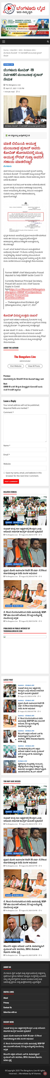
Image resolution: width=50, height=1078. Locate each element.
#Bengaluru (11, 292)
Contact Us (7, 1007)
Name (6, 445)
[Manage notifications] (45, 1073)
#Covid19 (9, 294)
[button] (3, 41)
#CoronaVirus (21, 294)
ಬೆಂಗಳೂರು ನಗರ (8, 64)
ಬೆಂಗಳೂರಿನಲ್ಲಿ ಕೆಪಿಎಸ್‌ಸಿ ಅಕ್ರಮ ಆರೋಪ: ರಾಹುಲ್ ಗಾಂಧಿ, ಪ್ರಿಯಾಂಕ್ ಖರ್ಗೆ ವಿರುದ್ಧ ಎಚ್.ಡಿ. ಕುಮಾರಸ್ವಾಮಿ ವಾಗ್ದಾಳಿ (9, 751)
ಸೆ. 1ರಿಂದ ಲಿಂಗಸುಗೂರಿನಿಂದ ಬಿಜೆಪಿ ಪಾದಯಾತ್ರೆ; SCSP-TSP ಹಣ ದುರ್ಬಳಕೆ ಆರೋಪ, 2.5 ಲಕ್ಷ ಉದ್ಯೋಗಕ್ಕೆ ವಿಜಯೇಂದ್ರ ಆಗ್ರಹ (25, 614)
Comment (8, 412)
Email (6, 454)
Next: (22, 386)
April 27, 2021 (29, 305)
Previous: (23, 377)
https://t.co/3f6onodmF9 (21, 289)
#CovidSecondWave (15, 297)
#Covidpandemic (33, 292)
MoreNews (23, 1073)
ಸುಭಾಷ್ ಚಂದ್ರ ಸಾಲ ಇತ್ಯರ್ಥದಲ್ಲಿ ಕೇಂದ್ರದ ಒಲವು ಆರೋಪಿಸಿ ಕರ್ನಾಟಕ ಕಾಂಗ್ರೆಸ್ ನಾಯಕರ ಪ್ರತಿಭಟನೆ (23, 530)
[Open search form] (48, 42)
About (5, 997)
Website (7, 464)
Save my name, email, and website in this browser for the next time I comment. (24, 474)
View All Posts (34, 366)
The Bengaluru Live (13, 85)
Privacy (6, 1002)
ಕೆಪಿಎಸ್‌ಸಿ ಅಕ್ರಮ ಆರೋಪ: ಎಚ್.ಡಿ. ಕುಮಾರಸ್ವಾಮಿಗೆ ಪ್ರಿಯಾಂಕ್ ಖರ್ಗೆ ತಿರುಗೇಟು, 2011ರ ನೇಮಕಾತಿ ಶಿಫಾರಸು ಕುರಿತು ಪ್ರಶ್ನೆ (9, 736)
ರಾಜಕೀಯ (9, 522)
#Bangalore (39, 289)
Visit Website (15, 366)
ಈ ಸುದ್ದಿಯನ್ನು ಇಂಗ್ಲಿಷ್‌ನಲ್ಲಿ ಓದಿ (19, 135)
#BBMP (21, 292)
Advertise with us (10, 1012)
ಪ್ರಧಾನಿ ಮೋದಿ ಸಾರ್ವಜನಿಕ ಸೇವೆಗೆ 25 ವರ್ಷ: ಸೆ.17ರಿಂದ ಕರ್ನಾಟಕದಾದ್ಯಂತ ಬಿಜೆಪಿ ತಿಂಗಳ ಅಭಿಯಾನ (25, 572)
